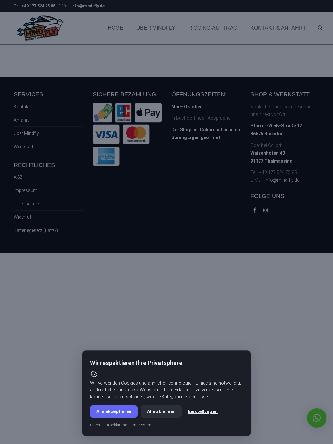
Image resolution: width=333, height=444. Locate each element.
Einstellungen (203, 411)
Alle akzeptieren (113, 411)
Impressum (141, 425)
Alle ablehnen (161, 411)
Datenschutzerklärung (108, 425)
